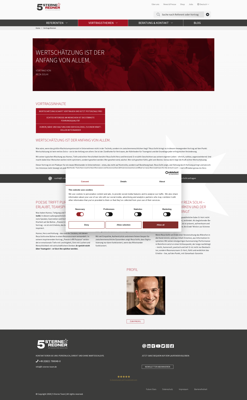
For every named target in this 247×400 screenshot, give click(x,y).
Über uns (155, 4)
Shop (182, 4)
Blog (197, 23)
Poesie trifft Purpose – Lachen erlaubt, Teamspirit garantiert (63, 204)
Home (38, 28)
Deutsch (203, 4)
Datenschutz (167, 389)
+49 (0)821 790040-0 (49, 361)
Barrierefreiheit (200, 389)
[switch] (109, 214)
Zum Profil (135, 321)
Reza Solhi (42, 74)
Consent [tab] (85, 181)
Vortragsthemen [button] (101, 23)
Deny (86, 225)
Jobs (191, 4)
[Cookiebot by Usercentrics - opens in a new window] (167, 173)
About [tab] (162, 181)
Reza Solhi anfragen (187, 178)
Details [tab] (123, 181)
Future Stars (151, 389)
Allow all (160, 225)
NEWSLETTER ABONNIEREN (157, 366)
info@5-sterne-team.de (46, 366)
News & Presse (169, 4)
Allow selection (123, 225)
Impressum (183, 389)
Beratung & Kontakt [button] (154, 23)
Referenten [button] (55, 23)
